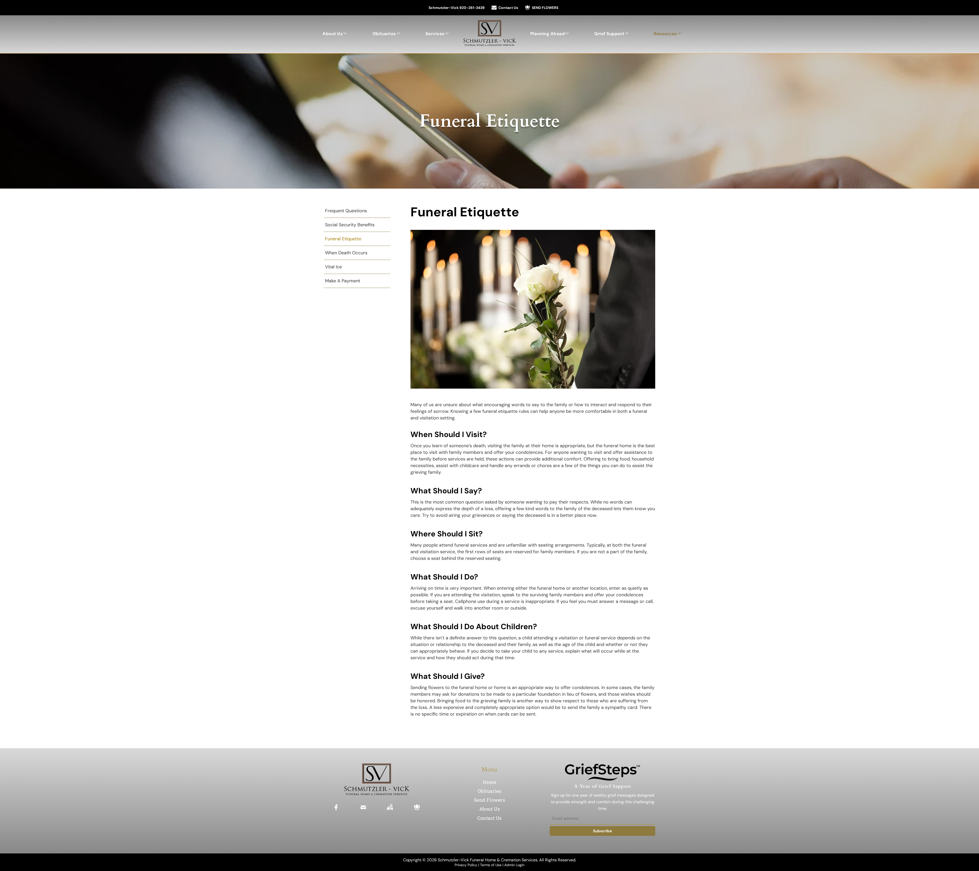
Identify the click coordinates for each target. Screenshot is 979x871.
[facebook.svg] (336, 811)
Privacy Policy (466, 865)
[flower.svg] (417, 811)
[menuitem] (334, 33)
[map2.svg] (390, 811)
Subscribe (602, 831)
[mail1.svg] (363, 811)
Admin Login (514, 865)
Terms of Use (490, 865)
